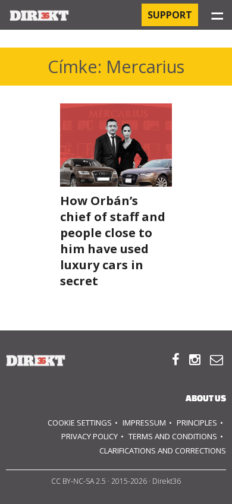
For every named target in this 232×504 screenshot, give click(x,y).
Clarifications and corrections (162, 450)
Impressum (144, 422)
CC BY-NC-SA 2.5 (78, 481)
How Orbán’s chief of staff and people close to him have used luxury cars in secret (112, 241)
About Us (206, 398)
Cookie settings (80, 422)
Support (170, 14)
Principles (197, 422)
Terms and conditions (172, 436)
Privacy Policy (89, 436)
